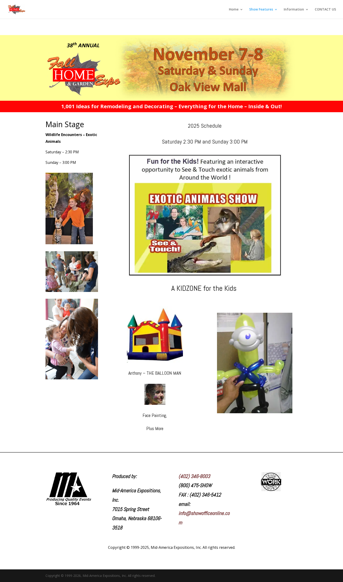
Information (294, 9)
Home (233, 9)
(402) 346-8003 (194, 476)
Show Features (261, 9)
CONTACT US (325, 9)
